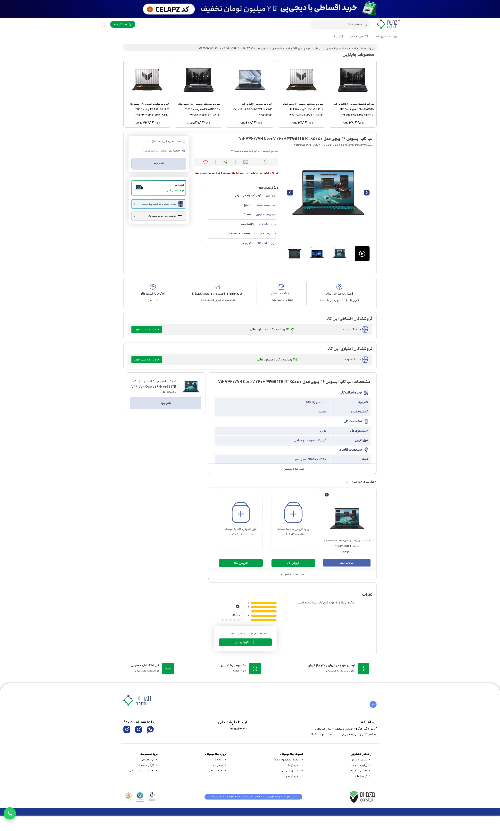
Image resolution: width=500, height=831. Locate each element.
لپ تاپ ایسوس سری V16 (307, 48)
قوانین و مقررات (359, 770)
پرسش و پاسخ (359, 759)
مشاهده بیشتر (294, 469)
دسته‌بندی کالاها (383, 36)
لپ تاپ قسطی (151, 150)
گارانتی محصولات (145, 765)
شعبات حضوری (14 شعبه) (286, 759)
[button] (158, 187)
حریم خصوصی (215, 770)
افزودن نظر (242, 642)
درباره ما (218, 759)
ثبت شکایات (361, 776)
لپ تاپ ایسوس (335, 48)
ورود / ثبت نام (121, 24)
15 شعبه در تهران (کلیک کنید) (217, 300)
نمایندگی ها (293, 765)
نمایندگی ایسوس (290, 770)
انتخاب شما (346, 563)
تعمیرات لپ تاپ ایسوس (141, 770)
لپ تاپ (351, 48)
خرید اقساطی (356, 36)
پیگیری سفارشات (358, 765)
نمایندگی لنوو (292, 776)
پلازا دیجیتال (366, 48)
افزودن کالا (293, 563)
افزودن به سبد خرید (147, 330)
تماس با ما (217, 765)
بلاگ (335, 36)
